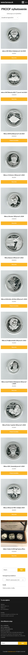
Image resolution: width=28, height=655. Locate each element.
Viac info (14, 57)
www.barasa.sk (7, 2)
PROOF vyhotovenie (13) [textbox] (13, 580)
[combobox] (14, 579)
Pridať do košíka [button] (14, 140)
